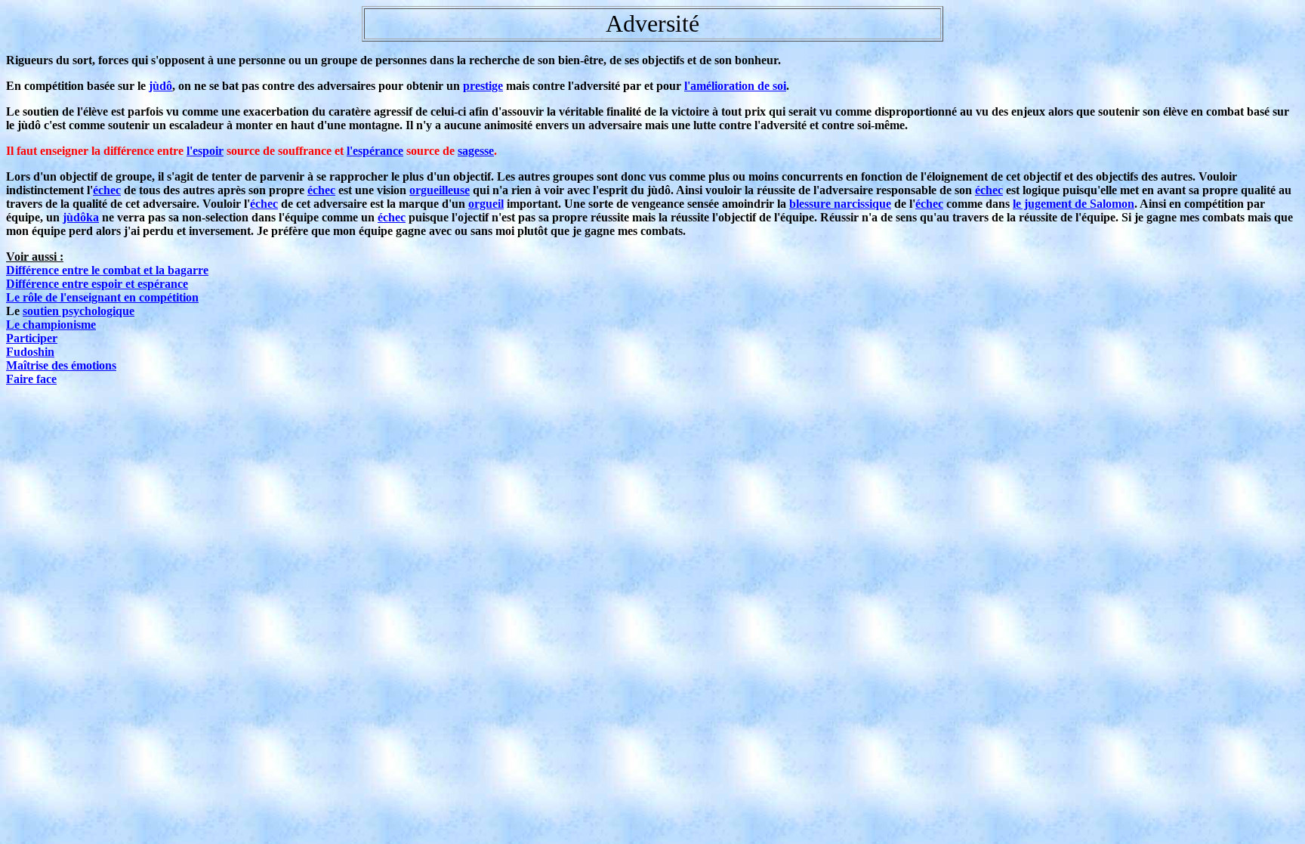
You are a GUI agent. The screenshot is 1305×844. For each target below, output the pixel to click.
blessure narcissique (840, 203)
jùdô (160, 85)
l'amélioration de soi (735, 85)
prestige (483, 85)
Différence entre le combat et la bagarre (107, 270)
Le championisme (51, 324)
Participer (31, 338)
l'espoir (205, 150)
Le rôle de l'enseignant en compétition (102, 297)
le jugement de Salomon (1073, 203)
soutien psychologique (78, 311)
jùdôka (81, 217)
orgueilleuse (439, 190)
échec (107, 190)
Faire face (31, 379)
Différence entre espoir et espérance (97, 283)
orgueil (486, 203)
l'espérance (375, 150)
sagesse (476, 150)
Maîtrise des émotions (61, 365)
